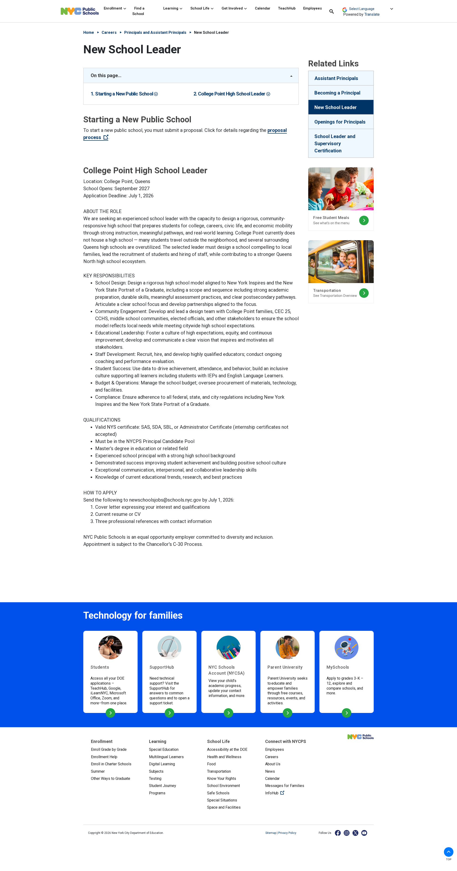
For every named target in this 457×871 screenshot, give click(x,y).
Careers (109, 32)
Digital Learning (162, 764)
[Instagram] (347, 833)
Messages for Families (284, 785)
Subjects (156, 771)
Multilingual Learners (166, 757)
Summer (98, 771)
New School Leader (335, 107)
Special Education (164, 749)
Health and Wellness (224, 757)
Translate (372, 14)
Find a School (138, 11)
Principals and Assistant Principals (155, 32)
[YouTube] (364, 833)
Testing (155, 778)
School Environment (223, 785)
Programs (157, 793)
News (270, 771)
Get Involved (233, 8)
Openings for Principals (340, 122)
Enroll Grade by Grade (109, 749)
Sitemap (271, 833)
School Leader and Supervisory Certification (334, 144)
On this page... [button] (106, 75)
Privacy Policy (287, 833)
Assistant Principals (336, 78)
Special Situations (222, 800)
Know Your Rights (221, 778)
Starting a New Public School (124, 94)
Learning (171, 8)
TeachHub (287, 8)
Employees (312, 8)
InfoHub (290, 793)
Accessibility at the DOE (227, 749)
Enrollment (113, 8)
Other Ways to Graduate (110, 778)
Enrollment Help (104, 757)
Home (88, 32)
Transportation (219, 771)
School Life (200, 8)
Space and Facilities (224, 807)
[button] (448, 852)
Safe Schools (218, 793)
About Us (272, 764)
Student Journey (162, 785)
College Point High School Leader (232, 94)
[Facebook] (338, 833)
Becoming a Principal (337, 93)
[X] (356, 833)
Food (211, 764)
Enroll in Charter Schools (111, 764)
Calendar (262, 8)
